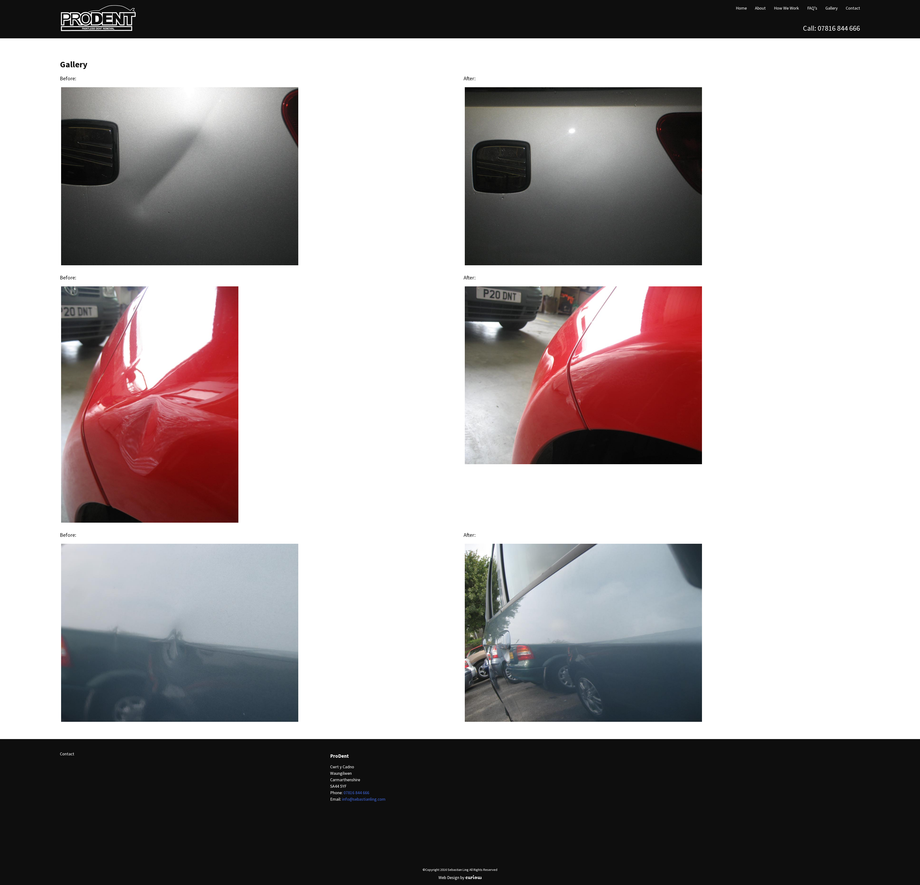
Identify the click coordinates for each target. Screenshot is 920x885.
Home (741, 8)
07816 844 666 (839, 28)
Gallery (831, 8)
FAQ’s (812, 8)
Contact (853, 8)
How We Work (786, 8)
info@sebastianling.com (363, 799)
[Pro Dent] (84, 19)
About (760, 8)
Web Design (448, 877)
